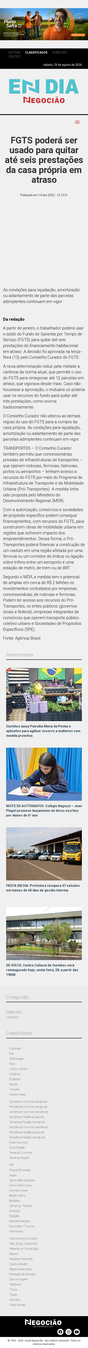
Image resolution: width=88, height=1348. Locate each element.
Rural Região (17, 1147)
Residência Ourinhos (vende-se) (28, 1127)
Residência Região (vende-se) (27, 1137)
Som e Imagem (18, 1279)
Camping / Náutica (20, 1205)
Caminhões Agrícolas (22, 1180)
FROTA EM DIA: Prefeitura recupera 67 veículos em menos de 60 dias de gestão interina (43, 888)
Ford (12, 1063)
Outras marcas (18, 1069)
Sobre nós (59, 52)
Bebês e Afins (17, 1195)
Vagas (13, 1175)
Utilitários (14, 1074)
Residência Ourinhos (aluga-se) (28, 1106)
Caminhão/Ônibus (20, 1185)
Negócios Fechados (21, 1259)
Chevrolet (15, 1048)
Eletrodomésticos (19, 1221)
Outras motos (17, 1094)
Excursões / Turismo (22, 1226)
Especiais (15, 1079)
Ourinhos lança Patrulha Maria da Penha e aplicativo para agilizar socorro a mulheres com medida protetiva (43, 731)
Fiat (11, 1053)
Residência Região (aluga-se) (26, 1132)
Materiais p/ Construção (23, 1248)
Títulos (13, 1289)
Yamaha (14, 1089)
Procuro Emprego (20, 1170)
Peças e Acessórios (20, 1269)
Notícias (14, 52)
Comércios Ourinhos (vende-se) (28, 1111)
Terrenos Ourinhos (20, 1152)
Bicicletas (14, 1200)
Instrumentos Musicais (23, 1238)
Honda (13, 1084)
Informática (16, 1231)
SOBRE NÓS (13, 1012)
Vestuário (15, 1299)
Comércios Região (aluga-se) (26, 1117)
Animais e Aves (18, 1190)
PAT (11, 1165)
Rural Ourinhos (18, 1142)
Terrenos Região (19, 1157)
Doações (14, 1216)
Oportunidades (18, 1264)
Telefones (15, 1284)
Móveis (13, 1253)
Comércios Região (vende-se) (27, 1122)
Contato (14, 56)
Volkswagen (16, 1058)
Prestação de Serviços (22, 1274)
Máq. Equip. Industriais (23, 1243)
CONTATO (12, 1017)
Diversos (14, 1211)
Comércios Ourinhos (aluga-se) (28, 1101)
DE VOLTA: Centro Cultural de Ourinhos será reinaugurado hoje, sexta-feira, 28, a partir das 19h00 (42, 970)
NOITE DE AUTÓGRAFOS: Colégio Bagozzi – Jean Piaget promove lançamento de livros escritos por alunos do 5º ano (44, 810)
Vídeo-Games (17, 1305)
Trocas (13, 1294)
